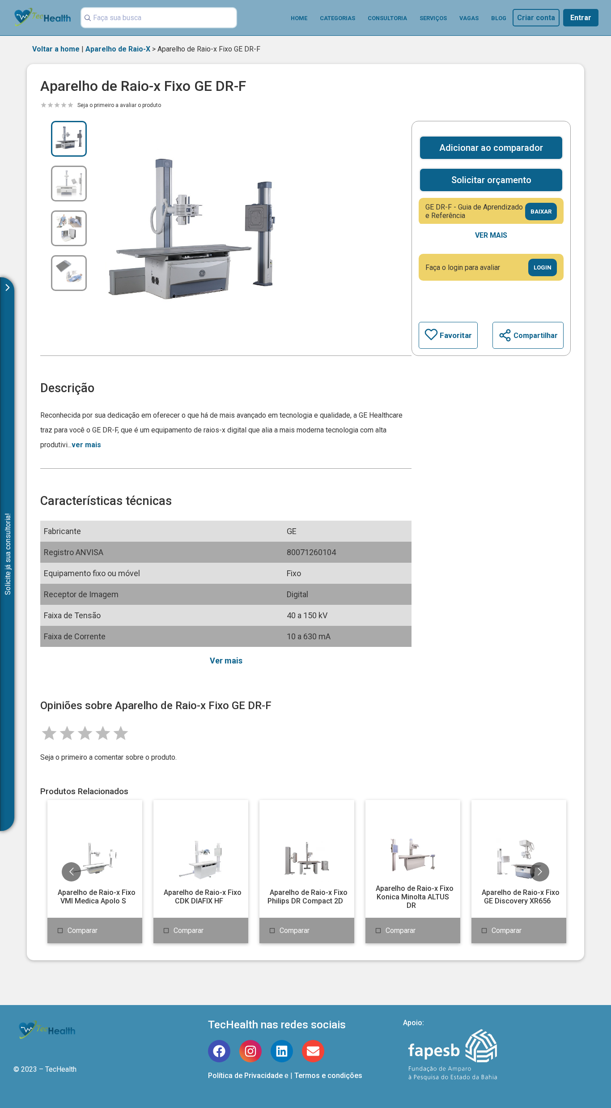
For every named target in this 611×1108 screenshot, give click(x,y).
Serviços (433, 18)
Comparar (83, 930)
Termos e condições (328, 1075)
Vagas (469, 18)
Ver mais (491, 235)
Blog (498, 18)
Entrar (580, 17)
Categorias (337, 18)
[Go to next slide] (539, 871)
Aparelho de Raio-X (117, 49)
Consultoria (387, 18)
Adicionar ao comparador (491, 147)
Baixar (541, 211)
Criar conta (536, 17)
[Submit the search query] (86, 17)
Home (299, 18)
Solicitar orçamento (491, 180)
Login (543, 267)
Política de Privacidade (245, 1075)
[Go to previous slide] (71, 871)
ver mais (86, 445)
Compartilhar (535, 335)
